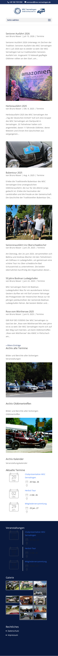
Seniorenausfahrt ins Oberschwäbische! (26, 245)
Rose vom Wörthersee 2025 (20, 311)
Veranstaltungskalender (16, 463)
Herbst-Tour (30, 490)
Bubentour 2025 (14, 172)
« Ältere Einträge (13, 345)
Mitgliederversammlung (36, 503)
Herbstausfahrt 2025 (16, 105)
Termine (40, 36)
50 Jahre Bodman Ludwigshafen (22, 278)
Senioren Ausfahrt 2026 (18, 33)
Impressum (13, 635)
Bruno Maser (15, 36)
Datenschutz (13, 631)
